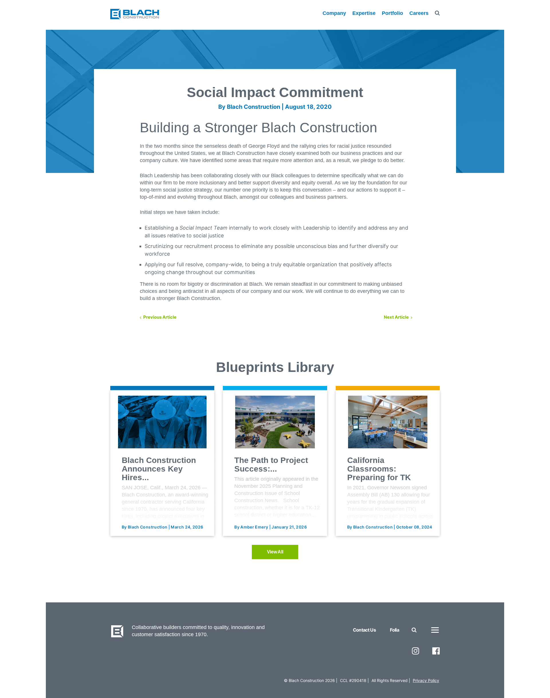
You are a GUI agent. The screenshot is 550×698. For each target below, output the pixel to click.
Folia (394, 630)
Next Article (396, 317)
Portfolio (392, 13)
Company (334, 13)
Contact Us (364, 630)
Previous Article (159, 317)
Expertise (364, 13)
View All (275, 551)
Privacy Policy (426, 680)
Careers (419, 13)
